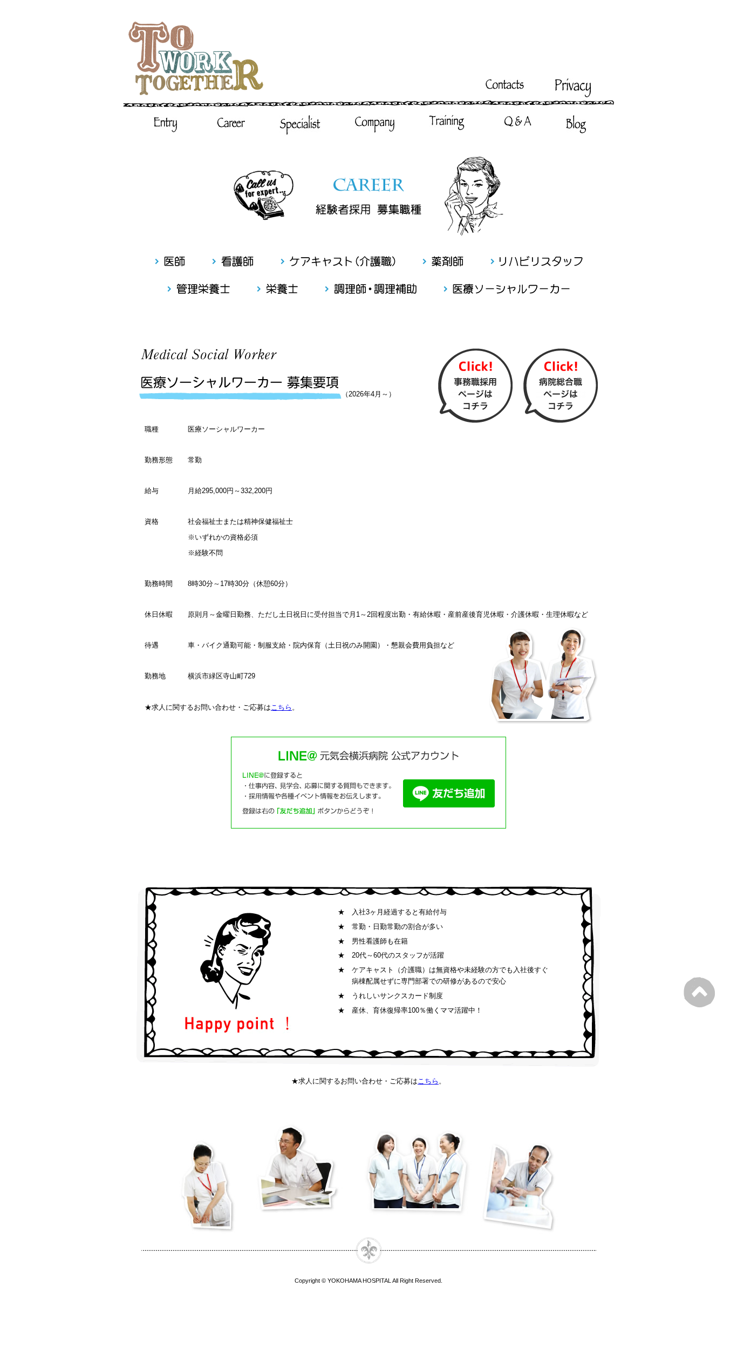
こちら (281, 707)
